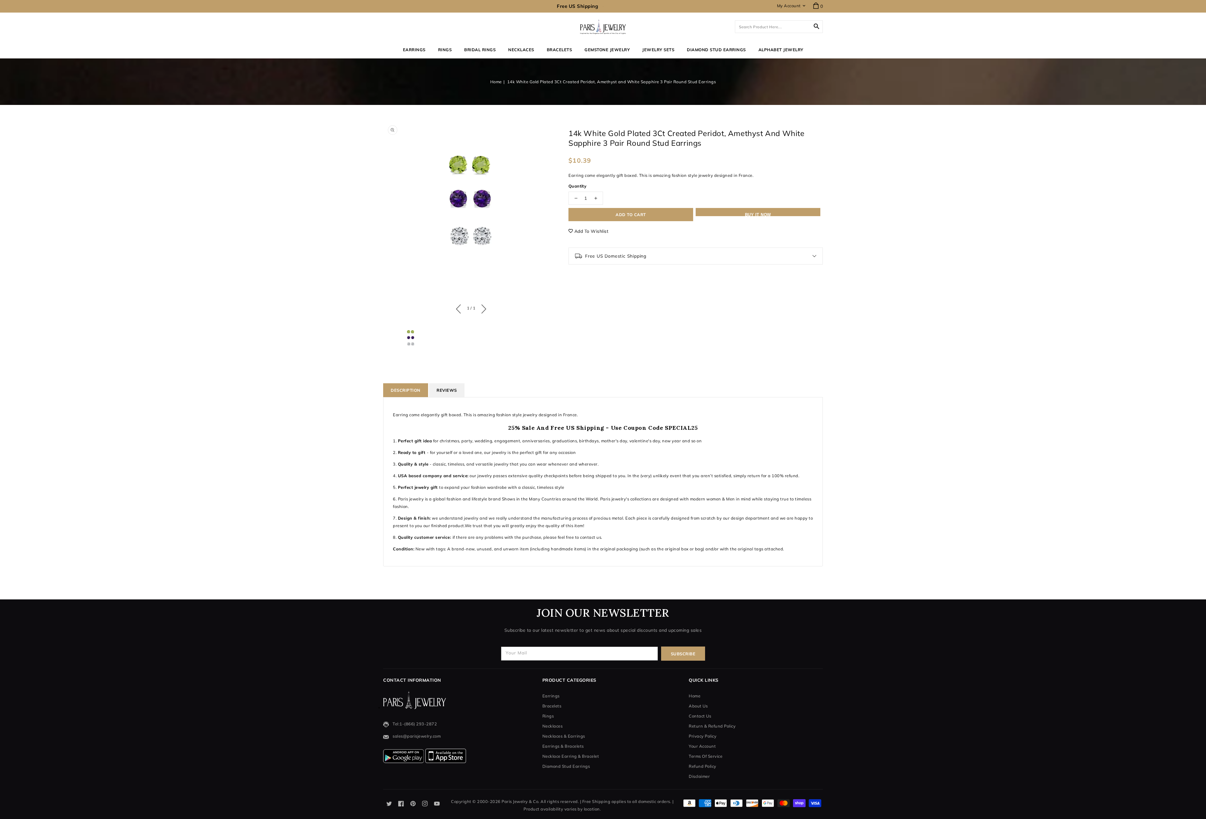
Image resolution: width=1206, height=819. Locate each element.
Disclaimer (699, 776)
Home (496, 81)
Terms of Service (705, 756)
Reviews (447, 390)
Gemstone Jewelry (607, 49)
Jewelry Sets (658, 49)
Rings (445, 49)
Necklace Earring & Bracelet (570, 756)
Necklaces (521, 49)
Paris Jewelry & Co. (521, 801)
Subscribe (683, 653)
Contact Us (700, 715)
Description (406, 390)
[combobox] (779, 26)
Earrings (414, 49)
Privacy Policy (702, 736)
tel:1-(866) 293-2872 (415, 723)
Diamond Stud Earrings (566, 766)
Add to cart (631, 214)
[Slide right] (482, 307)
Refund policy (702, 766)
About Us (698, 705)
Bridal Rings (480, 49)
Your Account (702, 746)
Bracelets (559, 49)
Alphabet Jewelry (780, 49)
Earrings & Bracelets (563, 746)
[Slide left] (460, 307)
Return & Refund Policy (712, 726)
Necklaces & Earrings (563, 736)
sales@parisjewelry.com (417, 736)
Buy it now (758, 214)
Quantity (577, 185)
